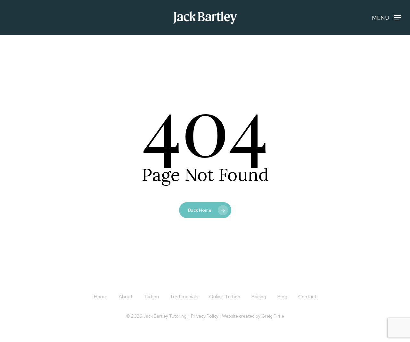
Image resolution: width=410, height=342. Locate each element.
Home (101, 296)
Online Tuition (224, 296)
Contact (307, 296)
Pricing (258, 296)
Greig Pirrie (272, 316)
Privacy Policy (204, 316)
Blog (282, 296)
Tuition (151, 296)
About (126, 296)
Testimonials (184, 296)
